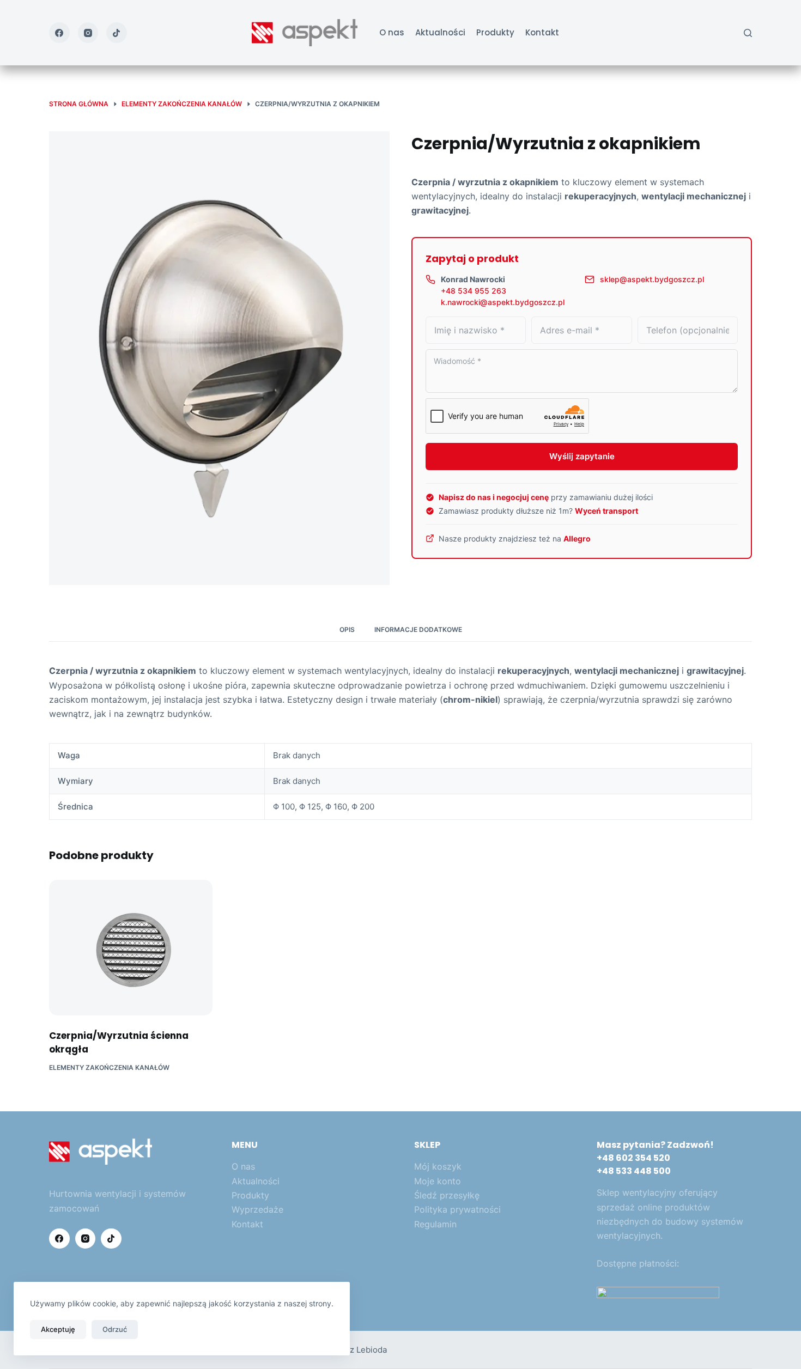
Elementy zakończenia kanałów (109, 1067)
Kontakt (542, 32)
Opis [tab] (347, 629)
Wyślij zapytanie (582, 456)
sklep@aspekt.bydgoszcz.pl (652, 279)
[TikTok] (116, 32)
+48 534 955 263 (473, 290)
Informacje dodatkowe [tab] (418, 629)
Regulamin (435, 1224)
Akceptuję (58, 1329)
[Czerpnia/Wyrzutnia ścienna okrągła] (131, 947)
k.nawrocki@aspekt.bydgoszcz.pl (503, 302)
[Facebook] (59, 32)
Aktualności (440, 32)
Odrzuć (114, 1329)
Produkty (495, 32)
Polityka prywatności (457, 1209)
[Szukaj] (748, 33)
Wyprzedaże (257, 1209)
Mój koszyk (438, 1166)
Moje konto (437, 1181)
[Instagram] (88, 32)
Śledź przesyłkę (447, 1195)
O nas (391, 32)
